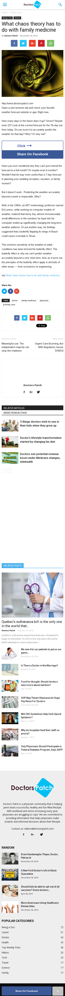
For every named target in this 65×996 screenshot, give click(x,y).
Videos (5, 952)
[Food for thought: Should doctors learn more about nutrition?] (10, 686)
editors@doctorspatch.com (39, 828)
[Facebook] (25, 392)
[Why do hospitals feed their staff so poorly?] (10, 734)
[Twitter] (39, 392)
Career (5, 932)
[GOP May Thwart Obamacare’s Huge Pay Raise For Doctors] (10, 702)
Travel (5, 962)
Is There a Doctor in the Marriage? (39, 665)
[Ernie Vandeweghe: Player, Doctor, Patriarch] (10, 858)
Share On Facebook (32, 154)
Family (5, 972)
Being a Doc (7, 18)
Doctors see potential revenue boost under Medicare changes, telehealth (40, 457)
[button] (60, 4)
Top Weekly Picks (11, 947)
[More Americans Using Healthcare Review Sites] (10, 907)
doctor (15, 300)
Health (5, 942)
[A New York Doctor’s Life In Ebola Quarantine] (10, 875)
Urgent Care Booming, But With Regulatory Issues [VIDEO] (49, 347)
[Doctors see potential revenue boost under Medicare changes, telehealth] (10, 458)
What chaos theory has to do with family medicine (32, 275)
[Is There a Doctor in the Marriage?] (10, 670)
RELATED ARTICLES (14, 408)
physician (44, 300)
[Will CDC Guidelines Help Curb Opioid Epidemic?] (10, 718)
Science (17, 18)
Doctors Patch (11, 35)
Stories (5, 937)
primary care (9, 304)
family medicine (29, 300)
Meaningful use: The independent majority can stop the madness (15, 347)
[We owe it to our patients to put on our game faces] (10, 653)
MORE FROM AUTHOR (15, 413)
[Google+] (32, 392)
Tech (4, 957)
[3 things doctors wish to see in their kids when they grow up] (10, 425)
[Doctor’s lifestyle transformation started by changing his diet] (10, 442)
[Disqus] (32, 520)
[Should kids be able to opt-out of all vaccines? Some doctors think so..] (10, 891)
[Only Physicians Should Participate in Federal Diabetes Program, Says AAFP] (10, 750)
